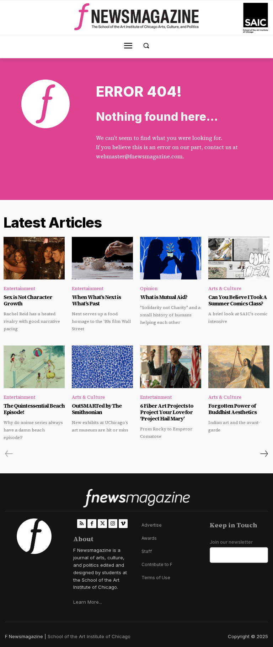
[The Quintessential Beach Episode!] (34, 367)
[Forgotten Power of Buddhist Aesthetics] (238, 367)
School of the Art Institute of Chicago (89, 636)
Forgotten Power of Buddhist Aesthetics (232, 409)
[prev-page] (9, 453)
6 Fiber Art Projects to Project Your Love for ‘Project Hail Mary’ (166, 412)
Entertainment (19, 289)
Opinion (148, 289)
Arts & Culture (224, 289)
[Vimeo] (123, 523)
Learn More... (87, 602)
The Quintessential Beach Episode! (34, 409)
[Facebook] (91, 523)
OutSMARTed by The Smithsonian (97, 409)
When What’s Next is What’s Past (96, 300)
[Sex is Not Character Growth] (34, 258)
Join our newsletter (231, 542)
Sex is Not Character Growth (28, 300)
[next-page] (263, 453)
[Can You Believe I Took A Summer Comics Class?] (238, 258)
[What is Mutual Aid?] (170, 258)
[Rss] (81, 523)
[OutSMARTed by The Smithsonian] (102, 367)
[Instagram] (112, 523)
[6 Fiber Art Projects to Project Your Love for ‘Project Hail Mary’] (170, 367)
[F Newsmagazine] (255, 18)
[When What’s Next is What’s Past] (102, 258)
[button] (146, 45)
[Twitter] (102, 523)
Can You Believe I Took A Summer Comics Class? (237, 300)
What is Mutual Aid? (163, 297)
